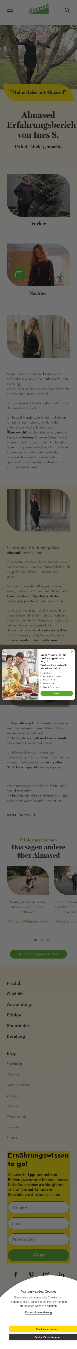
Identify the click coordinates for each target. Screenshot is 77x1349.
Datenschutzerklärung (38, 1312)
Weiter (56, 693)
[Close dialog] (72, 651)
